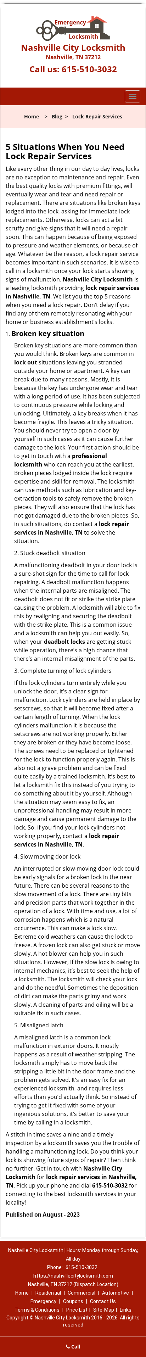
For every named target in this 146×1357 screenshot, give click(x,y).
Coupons (73, 1301)
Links (125, 1310)
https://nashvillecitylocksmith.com (73, 1276)
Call (75, 1346)
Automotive (115, 1293)
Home (31, 116)
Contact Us (103, 1301)
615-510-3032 (89, 69)
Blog (57, 116)
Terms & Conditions (37, 1310)
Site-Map (103, 1310)
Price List (77, 1310)
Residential (48, 1293)
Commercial (81, 1293)
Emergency (43, 1301)
